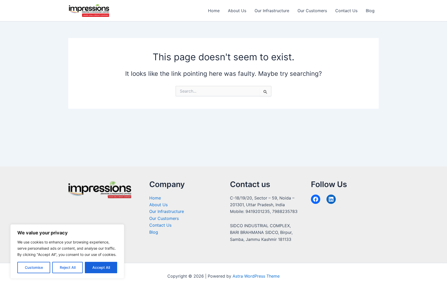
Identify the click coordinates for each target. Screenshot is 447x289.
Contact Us (346, 10)
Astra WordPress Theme (256, 276)
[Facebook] (315, 199)
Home (214, 10)
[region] (67, 251)
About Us (237, 10)
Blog (370, 10)
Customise (34, 267)
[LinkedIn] (331, 199)
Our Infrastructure (272, 10)
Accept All (101, 267)
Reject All (68, 267)
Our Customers (312, 10)
